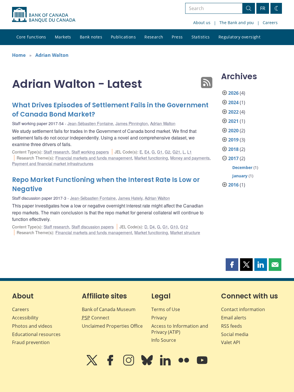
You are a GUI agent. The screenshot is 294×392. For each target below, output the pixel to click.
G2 (167, 152)
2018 (233, 149)
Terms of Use (165, 309)
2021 (233, 121)
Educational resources (36, 334)
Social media (234, 334)
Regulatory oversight (239, 37)
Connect (95, 318)
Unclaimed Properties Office (112, 326)
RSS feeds (231, 326)
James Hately (130, 198)
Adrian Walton (52, 55)
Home (19, 55)
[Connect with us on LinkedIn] (166, 364)
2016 (233, 185)
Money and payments (190, 158)
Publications (123, 37)
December (242, 167)
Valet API (230, 342)
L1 (189, 152)
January (239, 175)
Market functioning (151, 158)
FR (262, 8)
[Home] (43, 14)
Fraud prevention (31, 342)
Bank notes (91, 37)
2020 (233, 130)
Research (153, 37)
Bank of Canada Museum (109, 309)
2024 (233, 102)
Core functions (31, 37)
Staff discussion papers (92, 227)
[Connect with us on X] (92, 364)
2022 (233, 112)
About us (201, 22)
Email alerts (233, 318)
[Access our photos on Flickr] (184, 364)
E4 (146, 152)
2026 (233, 93)
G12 (184, 227)
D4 (152, 227)
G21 (176, 152)
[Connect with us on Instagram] (129, 364)
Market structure (185, 232)
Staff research (56, 152)
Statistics (201, 37)
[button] (232, 264)
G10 (174, 227)
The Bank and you (236, 22)
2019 (233, 140)
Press (177, 37)
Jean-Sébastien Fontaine (90, 123)
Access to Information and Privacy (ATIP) (179, 329)
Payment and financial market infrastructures (52, 163)
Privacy (159, 318)
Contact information (243, 309)
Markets (63, 37)
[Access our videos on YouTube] (202, 364)
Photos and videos (32, 326)
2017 (233, 158)
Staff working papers (90, 152)
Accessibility (25, 318)
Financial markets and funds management (93, 158)
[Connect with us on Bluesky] (147, 364)
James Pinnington (131, 123)
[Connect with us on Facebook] (111, 364)
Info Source (163, 340)
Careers (270, 22)
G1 (160, 152)
